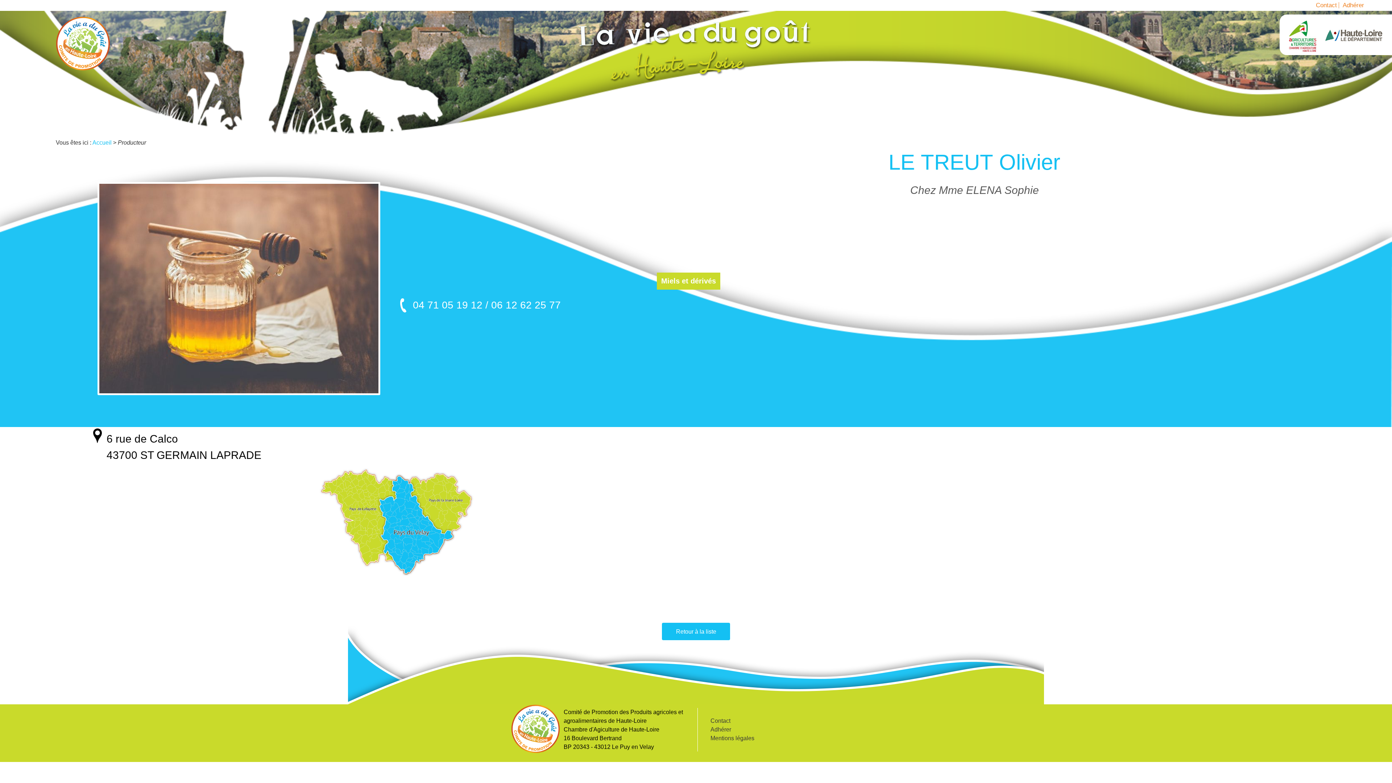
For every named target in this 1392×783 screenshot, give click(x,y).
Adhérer (1353, 5)
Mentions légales (732, 738)
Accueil (83, 43)
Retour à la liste (696, 632)
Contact (1326, 5)
